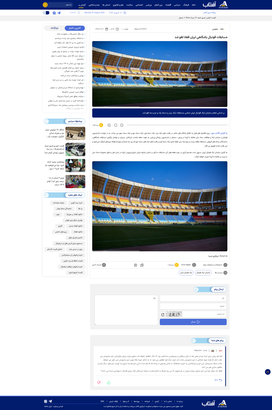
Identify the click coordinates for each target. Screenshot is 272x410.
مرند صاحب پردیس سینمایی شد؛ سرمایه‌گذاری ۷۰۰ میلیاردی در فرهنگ (66, 107)
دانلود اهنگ (78, 232)
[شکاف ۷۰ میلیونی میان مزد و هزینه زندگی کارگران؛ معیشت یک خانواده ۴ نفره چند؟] (74, 133)
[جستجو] (45, 4)
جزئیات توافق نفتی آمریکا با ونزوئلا (70, 96)
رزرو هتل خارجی (61, 232)
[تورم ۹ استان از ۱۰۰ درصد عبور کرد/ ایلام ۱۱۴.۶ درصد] (74, 181)
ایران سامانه (48, 406)
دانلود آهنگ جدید (75, 226)
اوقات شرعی (113, 401)
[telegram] (58, 13)
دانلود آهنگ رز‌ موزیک (74, 214)
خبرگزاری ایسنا (213, 256)
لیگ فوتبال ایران (186, 272)
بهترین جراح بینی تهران (73, 220)
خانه (222, 29)
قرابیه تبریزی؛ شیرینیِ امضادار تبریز (70, 47)
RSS (102, 401)
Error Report (186, 265)
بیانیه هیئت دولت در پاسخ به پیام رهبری (68, 51)
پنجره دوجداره (58, 202)
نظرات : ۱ (125, 29)
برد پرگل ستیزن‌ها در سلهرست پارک (70, 34)
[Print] (135, 265)
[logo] (216, 4)
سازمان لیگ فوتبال (203, 272)
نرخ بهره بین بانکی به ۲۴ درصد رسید (69, 63)
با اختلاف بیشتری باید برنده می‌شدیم (69, 38)
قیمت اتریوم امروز (75, 272)
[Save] (142, 265)
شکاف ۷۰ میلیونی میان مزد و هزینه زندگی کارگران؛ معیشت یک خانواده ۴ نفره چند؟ (54, 133)
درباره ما (180, 401)
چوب (58, 214)
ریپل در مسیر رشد (75, 249)
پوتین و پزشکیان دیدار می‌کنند (72, 75)
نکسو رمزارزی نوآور (75, 237)
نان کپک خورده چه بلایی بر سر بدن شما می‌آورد (68, 82)
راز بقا (80, 208)
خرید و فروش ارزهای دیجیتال (71, 266)
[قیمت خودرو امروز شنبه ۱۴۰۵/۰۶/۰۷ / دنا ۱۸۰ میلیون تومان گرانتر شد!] (74, 149)
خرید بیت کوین (76, 202)
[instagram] (54, 12)
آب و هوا (126, 401)
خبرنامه (147, 401)
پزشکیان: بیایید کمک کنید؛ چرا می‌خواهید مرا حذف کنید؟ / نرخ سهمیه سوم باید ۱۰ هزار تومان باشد (54, 166)
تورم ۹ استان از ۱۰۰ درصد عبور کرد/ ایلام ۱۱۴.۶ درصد (55, 181)
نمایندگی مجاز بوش (64, 208)
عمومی (215, 29)
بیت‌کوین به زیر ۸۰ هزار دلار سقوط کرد (69, 42)
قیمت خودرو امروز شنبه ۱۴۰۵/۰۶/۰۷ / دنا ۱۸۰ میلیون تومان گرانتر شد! (54, 149)
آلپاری (60, 226)
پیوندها (137, 401)
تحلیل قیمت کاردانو (54, 249)
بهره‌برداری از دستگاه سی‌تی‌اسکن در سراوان (67, 87)
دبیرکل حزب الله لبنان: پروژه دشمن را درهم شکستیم (67, 58)
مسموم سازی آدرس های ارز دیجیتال (69, 243)
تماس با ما (168, 401)
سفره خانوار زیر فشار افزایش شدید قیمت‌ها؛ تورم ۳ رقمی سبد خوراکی (67, 70)
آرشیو (157, 401)
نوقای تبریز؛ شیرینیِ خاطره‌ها (73, 92)
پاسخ (216, 380)
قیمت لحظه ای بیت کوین (72, 261)
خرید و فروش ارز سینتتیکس (72, 255)
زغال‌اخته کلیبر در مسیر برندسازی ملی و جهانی (66, 100)
